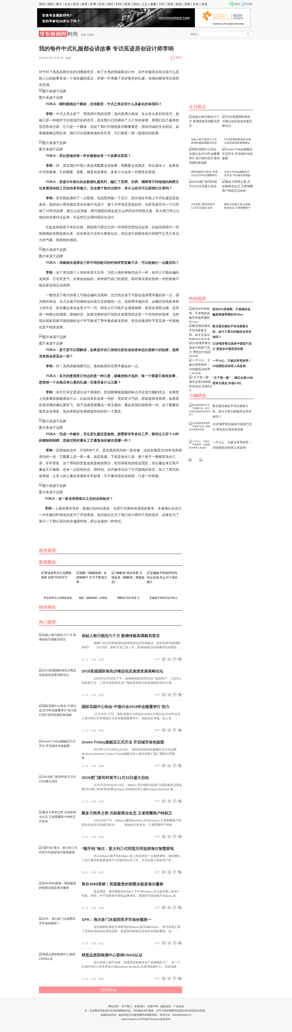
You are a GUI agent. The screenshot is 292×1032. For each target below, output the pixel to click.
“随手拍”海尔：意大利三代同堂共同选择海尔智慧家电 (128, 848)
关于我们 (126, 1006)
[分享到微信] (180, 659)
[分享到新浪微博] (164, 659)
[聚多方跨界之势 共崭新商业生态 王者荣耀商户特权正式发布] (237, 191)
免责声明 (152, 1006)
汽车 (162, 4)
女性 (196, 4)
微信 (237, 4)
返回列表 (111, 990)
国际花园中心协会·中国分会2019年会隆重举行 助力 (126, 707)
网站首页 (113, 1006)
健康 (153, 4)
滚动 (136, 4)
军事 (93, 4)
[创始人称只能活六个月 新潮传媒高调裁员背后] (204, 126)
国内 (42, 4)
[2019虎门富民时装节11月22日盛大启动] (204, 191)
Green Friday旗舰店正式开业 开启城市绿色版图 (237, 173)
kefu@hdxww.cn (182, 1014)
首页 (83, 34)
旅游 (179, 4)
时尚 (119, 4)
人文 (144, 4)
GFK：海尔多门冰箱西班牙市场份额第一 (116, 919)
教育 (85, 4)
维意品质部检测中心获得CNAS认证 (112, 955)
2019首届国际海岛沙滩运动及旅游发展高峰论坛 (237, 141)
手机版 (248, 4)
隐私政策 (166, 1006)
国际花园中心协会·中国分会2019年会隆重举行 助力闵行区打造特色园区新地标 (204, 173)
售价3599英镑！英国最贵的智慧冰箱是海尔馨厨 (122, 884)
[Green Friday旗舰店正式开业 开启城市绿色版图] (237, 158)
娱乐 (76, 4)
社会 (68, 4)
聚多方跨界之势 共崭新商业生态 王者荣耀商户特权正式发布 (237, 206)
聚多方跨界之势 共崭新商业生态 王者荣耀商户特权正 (127, 813)
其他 (204, 4)
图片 (59, 4)
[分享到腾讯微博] (174, 659)
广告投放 (179, 1006)
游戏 (170, 4)
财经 (110, 4)
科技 (102, 4)
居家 (187, 4)
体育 (127, 4)
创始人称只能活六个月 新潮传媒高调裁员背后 (204, 141)
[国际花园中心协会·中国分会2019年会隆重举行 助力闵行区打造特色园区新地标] (204, 158)
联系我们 (139, 1006)
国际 (50, 4)
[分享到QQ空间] (169, 659)
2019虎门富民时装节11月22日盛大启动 (203, 206)
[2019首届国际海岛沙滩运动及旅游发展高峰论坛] (237, 126)
